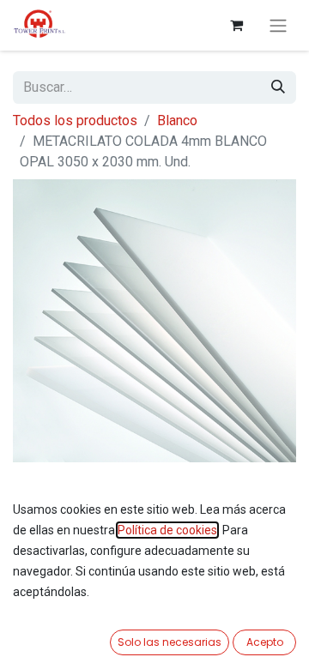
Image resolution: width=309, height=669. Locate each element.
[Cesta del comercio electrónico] (236, 25)
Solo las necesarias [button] (169, 642)
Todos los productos (75, 120)
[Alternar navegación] (278, 25)
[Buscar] (278, 87)
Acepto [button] (264, 642)
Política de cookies (167, 530)
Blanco (177, 120)
